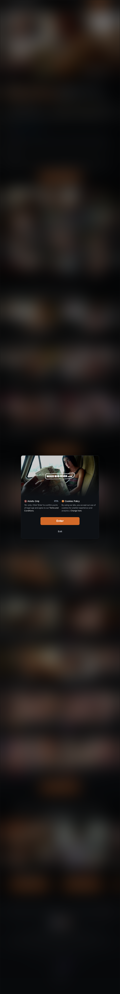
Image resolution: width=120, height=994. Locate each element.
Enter (60, 520)
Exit (60, 531)
